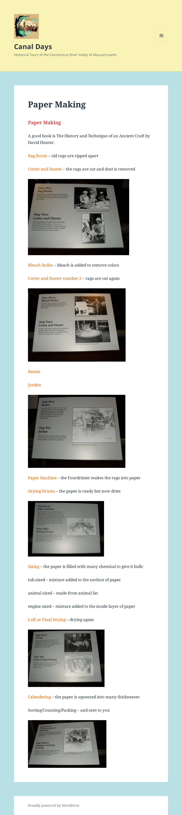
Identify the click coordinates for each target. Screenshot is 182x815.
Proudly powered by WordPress (53, 805)
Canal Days (33, 46)
